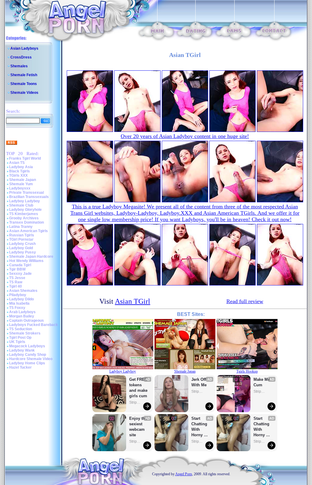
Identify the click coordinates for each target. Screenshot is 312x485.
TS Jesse (17, 278)
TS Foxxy (17, 308)
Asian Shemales (23, 291)
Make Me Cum (262, 382)
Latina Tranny (21, 227)
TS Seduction (20, 329)
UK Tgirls (17, 342)
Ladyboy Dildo (21, 299)
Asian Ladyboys (24, 48)
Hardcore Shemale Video (30, 359)
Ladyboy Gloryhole (25, 209)
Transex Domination (26, 222)
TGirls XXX (18, 175)
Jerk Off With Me (199, 382)
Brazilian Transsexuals (29, 197)
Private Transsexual (26, 192)
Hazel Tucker (20, 367)
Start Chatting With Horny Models (199, 427)
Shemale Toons (23, 84)
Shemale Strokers (25, 333)
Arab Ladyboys (22, 312)
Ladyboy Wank (22, 350)
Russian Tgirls (21, 235)
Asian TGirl (132, 301)
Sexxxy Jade (20, 273)
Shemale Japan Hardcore (31, 256)
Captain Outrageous (26, 320)
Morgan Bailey (21, 316)
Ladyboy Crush (22, 244)
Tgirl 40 (15, 286)
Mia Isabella (19, 303)
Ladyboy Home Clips (27, 363)
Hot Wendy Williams (26, 261)
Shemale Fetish (23, 75)
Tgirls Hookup (247, 371)
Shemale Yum (21, 184)
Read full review (244, 301)
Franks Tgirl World (25, 158)
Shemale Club (21, 205)
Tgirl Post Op (20, 337)
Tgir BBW (17, 269)
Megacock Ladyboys (27, 346)
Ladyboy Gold (21, 248)
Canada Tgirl (20, 265)
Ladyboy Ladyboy (24, 201)
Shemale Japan (22, 180)
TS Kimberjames (23, 214)
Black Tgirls (19, 171)
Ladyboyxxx (19, 188)
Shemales (19, 66)
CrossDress (21, 57)
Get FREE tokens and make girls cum (138, 387)
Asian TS (17, 163)
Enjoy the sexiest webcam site (138, 426)
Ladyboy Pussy (22, 252)
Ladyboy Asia (21, 167)
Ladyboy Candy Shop (27, 354)
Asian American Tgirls (28, 231)
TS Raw (15, 282)
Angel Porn (183, 474)
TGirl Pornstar (21, 239)
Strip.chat (135, 402)
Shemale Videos (24, 92)
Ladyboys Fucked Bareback (33, 325)
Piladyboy (17, 295)
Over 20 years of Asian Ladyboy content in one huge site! (185, 136)
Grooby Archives (24, 218)
